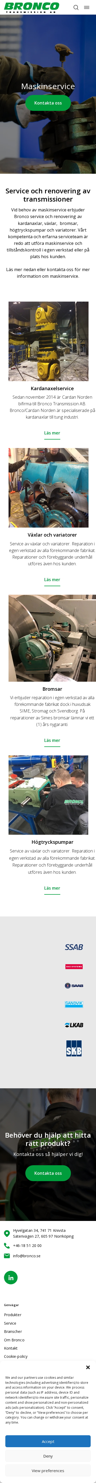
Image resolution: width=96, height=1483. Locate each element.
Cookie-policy (15, 1356)
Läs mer (52, 433)
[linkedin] (11, 1277)
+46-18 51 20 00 (27, 1245)
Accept (48, 1441)
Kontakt (11, 1348)
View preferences (48, 1470)
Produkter (12, 1314)
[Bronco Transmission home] (31, 7)
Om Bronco (14, 1339)
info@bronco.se (27, 1255)
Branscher (13, 1331)
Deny (48, 1456)
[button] (88, 1367)
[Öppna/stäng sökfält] (76, 7)
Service (10, 1323)
